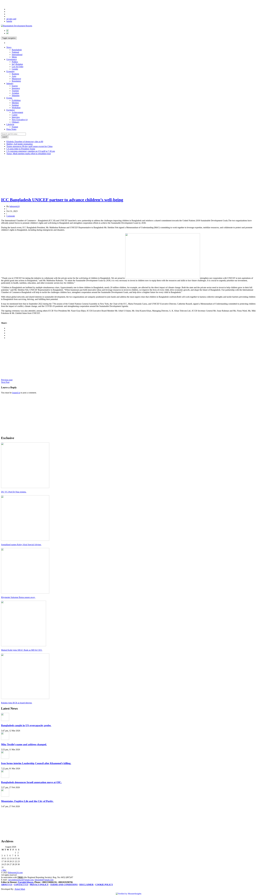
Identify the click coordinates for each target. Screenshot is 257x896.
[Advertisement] (81, 175)
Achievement (17, 112)
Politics (15, 62)
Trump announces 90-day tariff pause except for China (29, 146)
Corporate (10, 216)
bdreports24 (15, 206)
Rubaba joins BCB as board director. (16, 703)
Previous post (6, 380)
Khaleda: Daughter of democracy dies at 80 (24, 141)
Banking (15, 74)
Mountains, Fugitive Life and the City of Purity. (27, 801)
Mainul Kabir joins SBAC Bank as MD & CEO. (21, 650)
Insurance (16, 88)
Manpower (16, 78)
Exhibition (16, 100)
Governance (11, 59)
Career (14, 115)
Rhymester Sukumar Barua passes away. (18, 597)
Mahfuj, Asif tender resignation (19, 144)
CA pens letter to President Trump (20, 149)
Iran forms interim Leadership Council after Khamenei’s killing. (36, 763)
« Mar (3, 870)
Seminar (15, 105)
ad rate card (11, 19)
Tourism (15, 91)
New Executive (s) (20, 119)
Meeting (15, 103)
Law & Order (17, 66)
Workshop (16, 107)
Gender (15, 69)
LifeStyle (10, 124)
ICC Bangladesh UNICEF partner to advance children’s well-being (62, 199)
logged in (16, 393)
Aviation (15, 93)
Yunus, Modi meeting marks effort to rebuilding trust (28, 153)
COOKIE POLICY (104, 884)
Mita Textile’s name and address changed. (24, 744)
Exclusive (10, 110)
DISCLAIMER (86, 884)
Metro (14, 57)
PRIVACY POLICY (39, 884)
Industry (9, 83)
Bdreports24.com (15, 872)
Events (9, 98)
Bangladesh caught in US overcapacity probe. (26, 725)
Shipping (15, 95)
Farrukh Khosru (25, 882)
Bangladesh (17, 50)
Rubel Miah (19, 889)
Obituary (15, 122)
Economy (10, 71)
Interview (16, 117)
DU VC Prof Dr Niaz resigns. (13, 492)
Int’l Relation (17, 64)
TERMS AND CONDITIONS (64, 884)
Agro (14, 76)
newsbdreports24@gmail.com (21, 880)
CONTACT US (21, 884)
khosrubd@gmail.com (44, 880)
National (15, 52)
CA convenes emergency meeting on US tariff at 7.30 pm (30, 151)
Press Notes (11, 129)
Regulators (16, 81)
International (17, 54)
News (8, 47)
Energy (15, 86)
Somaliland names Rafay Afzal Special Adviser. (21, 544)
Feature (15, 127)
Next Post (5, 382)
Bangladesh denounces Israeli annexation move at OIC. (31, 782)
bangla (9, 21)
